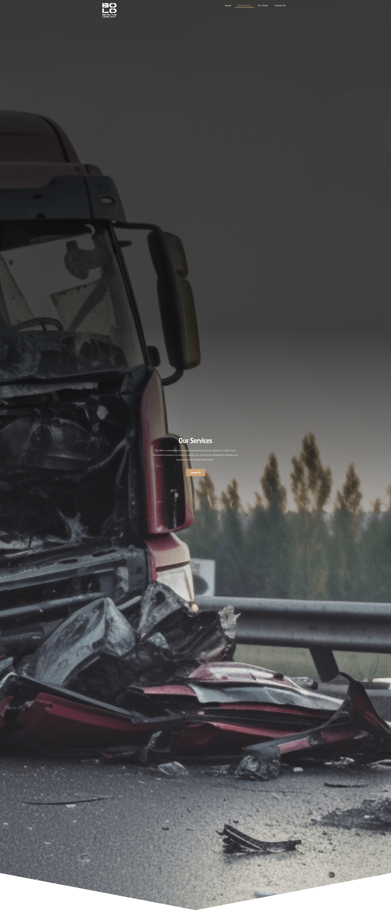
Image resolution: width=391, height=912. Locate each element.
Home (228, 5)
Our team (263, 5)
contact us (280, 5)
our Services (244, 5)
